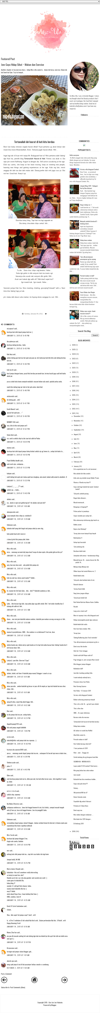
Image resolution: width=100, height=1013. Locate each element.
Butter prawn (78, 524)
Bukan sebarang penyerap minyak (84, 699)
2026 (74, 345)
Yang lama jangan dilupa (81, 593)
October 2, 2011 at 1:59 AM (18, 968)
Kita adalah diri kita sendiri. (82, 473)
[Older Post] (64, 982)
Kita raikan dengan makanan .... (83, 815)
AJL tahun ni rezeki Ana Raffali (83, 730)
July (75, 439)
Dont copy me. (78, 810)
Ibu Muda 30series (13, 803)
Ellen (8, 775)
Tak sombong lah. (79, 547)
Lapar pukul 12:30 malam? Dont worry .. (86, 766)
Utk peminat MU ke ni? (81, 792)
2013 (73, 404)
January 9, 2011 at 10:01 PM (18, 441)
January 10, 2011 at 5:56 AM (18, 594)
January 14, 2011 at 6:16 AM (18, 926)
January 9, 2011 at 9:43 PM (18, 348)
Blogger (53, 1005)
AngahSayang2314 (13, 724)
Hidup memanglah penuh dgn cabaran (86, 620)
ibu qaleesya (11, 341)
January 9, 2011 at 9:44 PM (18, 364)
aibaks (9, 499)
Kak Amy (10, 354)
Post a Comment (6, 974)
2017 (73, 386)
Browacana (10, 948)
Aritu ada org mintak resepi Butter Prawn (86, 478)
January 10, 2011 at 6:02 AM (18, 705)
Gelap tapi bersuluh (80, 542)
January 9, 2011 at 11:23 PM (18, 467)
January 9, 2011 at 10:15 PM (18, 454)
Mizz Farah (10, 835)
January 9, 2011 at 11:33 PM (18, 480)
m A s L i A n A (11, 791)
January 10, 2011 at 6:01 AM (18, 676)
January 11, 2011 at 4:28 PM (18, 756)
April (75, 452)
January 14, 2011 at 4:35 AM (18, 900)
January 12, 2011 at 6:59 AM (18, 829)
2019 (73, 377)
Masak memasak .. (79, 502)
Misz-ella (10, 548)
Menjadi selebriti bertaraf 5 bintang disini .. (88, 222)
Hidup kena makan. (86, 240)
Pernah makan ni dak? (87, 276)
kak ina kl (10, 369)
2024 (74, 354)
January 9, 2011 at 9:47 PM (18, 403)
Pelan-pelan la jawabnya (81, 511)
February (76, 462)
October (76, 425)
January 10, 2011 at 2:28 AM (18, 519)
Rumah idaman (78, 584)
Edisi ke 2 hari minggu (81, 651)
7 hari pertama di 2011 (81, 748)
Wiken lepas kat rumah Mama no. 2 (85, 571)
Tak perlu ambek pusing (81, 493)
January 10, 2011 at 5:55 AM (18, 581)
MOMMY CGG (11, 422)
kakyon (9, 473)
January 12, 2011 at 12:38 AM (19, 785)
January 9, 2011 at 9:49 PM (18, 416)
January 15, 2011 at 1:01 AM (18, 955)
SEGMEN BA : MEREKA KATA (82, 761)
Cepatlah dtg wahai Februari (82, 801)
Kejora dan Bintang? (80, 529)
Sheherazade (11, 762)
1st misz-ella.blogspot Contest (89, 169)
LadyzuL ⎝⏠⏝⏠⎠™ (13, 486)
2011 (73, 413)
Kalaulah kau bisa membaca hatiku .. (85, 779)
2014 (73, 399)
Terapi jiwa (77, 633)
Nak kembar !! (78, 538)
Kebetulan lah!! (78, 668)
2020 (74, 372)
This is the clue (78, 708)
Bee (8, 711)
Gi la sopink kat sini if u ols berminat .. (85, 469)
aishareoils (10, 396)
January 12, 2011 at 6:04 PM (18, 844)
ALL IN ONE (16, 859)
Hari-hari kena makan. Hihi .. (83, 629)
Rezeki (76, 606)
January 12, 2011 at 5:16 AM (18, 813)
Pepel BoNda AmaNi (13, 460)
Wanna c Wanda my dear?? (82, 482)
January (76, 466)
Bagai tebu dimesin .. (80, 498)
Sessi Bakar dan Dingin (87, 292)
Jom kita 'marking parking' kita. (83, 673)
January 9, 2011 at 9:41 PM (18, 335)
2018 (73, 381)
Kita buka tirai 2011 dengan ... (83, 819)
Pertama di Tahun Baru (81, 806)
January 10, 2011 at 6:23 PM (18, 718)
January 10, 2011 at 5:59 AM (18, 651)
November (77, 421)
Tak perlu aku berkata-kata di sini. (84, 580)
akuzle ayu (10, 961)
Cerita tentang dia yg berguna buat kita (86, 757)
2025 (74, 349)
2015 (73, 395)
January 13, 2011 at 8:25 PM (18, 863)
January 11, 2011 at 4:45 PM (18, 769)
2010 (73, 831)
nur (8, 850)
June (75, 443)
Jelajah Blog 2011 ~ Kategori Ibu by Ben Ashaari (89, 187)
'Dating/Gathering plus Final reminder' (85, 637)
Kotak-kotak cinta (79, 575)
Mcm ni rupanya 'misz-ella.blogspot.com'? (87, 615)
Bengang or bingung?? (81, 507)
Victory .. (76, 788)
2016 (73, 390)
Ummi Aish (10, 435)
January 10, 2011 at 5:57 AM (18, 609)
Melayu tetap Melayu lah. (81, 567)
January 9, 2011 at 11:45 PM (18, 493)
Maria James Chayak (13, 869)
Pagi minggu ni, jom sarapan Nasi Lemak (86, 660)
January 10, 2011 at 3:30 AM (18, 542)
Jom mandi (77, 775)
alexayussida (11, 512)
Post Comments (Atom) (17, 987)
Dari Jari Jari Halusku (56, 1002)
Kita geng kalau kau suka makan (84, 770)
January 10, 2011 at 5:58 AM (18, 622)
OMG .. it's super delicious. (82, 713)
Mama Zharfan (12, 932)
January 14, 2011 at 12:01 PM (19, 942)
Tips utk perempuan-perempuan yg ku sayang (88, 258)
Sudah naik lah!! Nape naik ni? (83, 655)
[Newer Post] (4, 982)
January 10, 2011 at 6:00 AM (18, 664)
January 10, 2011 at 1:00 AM (18, 506)
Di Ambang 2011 (79, 823)
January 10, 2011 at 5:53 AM (18, 555)
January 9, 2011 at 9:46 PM (18, 390)
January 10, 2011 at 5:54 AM (18, 568)
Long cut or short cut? (80, 611)
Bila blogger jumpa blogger (82, 664)
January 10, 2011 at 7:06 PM (18, 731)
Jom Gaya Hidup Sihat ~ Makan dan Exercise (22, 64)
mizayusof (10, 328)
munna (9, 447)
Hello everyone (74, 155)
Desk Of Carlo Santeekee (15, 906)
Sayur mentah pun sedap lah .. (83, 516)
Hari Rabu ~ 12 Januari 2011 (82, 691)
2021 (73, 368)
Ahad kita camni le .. (80, 735)
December (77, 416)
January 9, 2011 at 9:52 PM (18, 429)
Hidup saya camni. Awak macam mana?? (87, 312)
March (76, 457)
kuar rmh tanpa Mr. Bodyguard (27, 156)
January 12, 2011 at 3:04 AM (18, 798)
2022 (74, 363)
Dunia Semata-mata (80, 797)
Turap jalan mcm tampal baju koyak (85, 533)
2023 (74, 358)
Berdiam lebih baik (79, 551)
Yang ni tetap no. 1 (85, 205)
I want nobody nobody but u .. (83, 677)
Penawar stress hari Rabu (82, 682)
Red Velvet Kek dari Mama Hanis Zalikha (86, 602)
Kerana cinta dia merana (81, 717)
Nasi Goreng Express (80, 686)
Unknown (10, 525)
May (75, 448)
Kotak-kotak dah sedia (80, 624)
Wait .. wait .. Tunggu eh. (81, 753)
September (77, 430)
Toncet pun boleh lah (80, 598)
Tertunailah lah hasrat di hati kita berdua (86, 722)
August (76, 434)
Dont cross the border (80, 646)
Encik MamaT (11, 409)
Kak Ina (10, 159)
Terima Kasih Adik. (79, 589)
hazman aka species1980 (15, 749)
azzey (9, 737)
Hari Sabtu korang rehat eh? (82, 744)
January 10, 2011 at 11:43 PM (19, 743)
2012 (73, 409)
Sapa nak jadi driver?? (81, 784)
